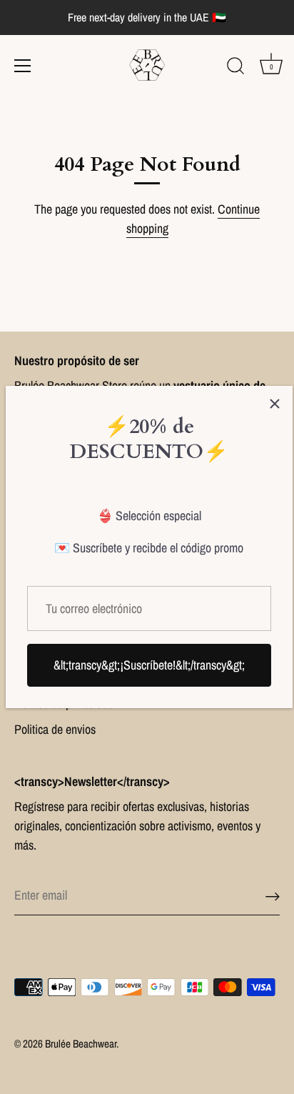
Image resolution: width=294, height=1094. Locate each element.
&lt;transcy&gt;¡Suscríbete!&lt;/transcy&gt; (149, 665)
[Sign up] (272, 895)
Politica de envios (55, 729)
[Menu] (23, 65)
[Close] (274, 403)
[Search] (235, 68)
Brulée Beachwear (80, 1043)
